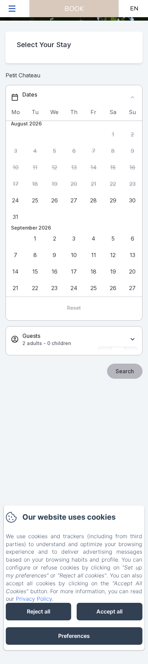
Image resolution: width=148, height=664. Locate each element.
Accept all (109, 611)
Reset (74, 308)
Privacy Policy (34, 598)
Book (74, 8)
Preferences (74, 635)
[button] (113, 134)
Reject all (38, 611)
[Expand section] (132, 339)
